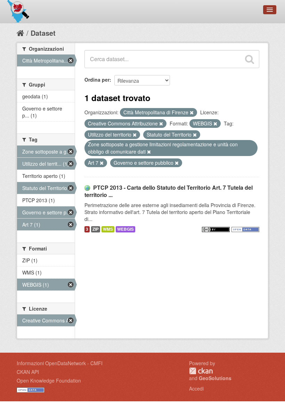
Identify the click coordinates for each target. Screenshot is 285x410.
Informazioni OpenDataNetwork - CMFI (60, 363)
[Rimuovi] (192, 112)
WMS (108, 229)
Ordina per (96, 79)
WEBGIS (125, 229)
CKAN (201, 371)
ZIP (95, 229)
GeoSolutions (215, 378)
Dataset (43, 33)
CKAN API (28, 371)
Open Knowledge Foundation (49, 380)
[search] (249, 59)
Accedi (196, 388)
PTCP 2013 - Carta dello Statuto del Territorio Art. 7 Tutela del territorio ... (168, 191)
